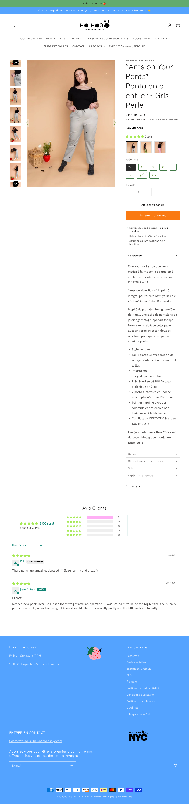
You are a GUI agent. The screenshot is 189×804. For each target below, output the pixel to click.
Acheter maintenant (153, 215)
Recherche (133, 655)
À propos (132, 681)
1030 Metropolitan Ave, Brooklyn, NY (34, 664)
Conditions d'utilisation (140, 694)
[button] (13, 25)
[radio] (132, 147)
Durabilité (132, 707)
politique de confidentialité (143, 688)
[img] (21, 556)
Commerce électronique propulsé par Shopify (111, 797)
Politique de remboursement (144, 701)
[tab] (153, 255)
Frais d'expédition (135, 119)
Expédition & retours (139, 668)
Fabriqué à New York (138, 714)
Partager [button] (135, 486)
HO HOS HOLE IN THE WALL (77, 797)
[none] (16, 62)
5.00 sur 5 (47, 523)
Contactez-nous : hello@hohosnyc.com (35, 741)
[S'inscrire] (72, 766)
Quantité (130, 184)
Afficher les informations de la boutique (147, 242)
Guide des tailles (136, 662)
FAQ (129, 675)
